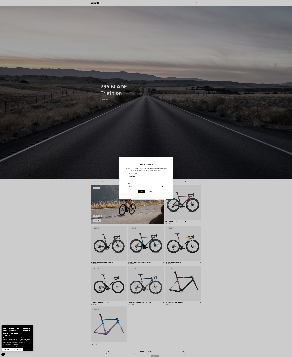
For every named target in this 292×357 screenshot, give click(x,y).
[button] (3, 354)
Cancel (150, 191)
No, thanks (6, 349)
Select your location (132, 173)
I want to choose (17, 349)
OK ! (28, 349)
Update (141, 191)
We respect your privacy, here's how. (10, 344)
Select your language (132, 183)
